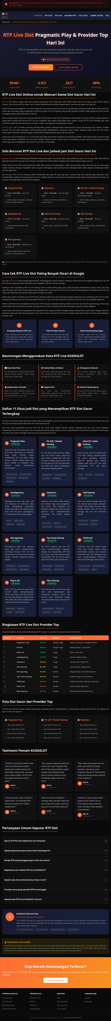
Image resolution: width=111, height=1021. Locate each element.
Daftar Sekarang (41, 67)
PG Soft (32, 1001)
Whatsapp (88, 1001)
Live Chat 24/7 (62, 1005)
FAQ (107, 15)
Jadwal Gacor (96, 15)
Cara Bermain (7, 1001)
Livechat (88, 998)
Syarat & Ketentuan (9, 1009)
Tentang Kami (7, 998)
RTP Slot (48, 15)
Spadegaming (35, 1009)
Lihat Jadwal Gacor (68, 67)
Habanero (33, 1005)
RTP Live (58, 15)
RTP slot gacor (7, 127)
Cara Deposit (61, 1009)
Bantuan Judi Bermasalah (73, 1018)
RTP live (5, 102)
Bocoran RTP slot (8, 158)
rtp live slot (13, 281)
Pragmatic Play (35, 998)
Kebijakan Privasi (8, 1005)
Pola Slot (83, 15)
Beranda (38, 15)
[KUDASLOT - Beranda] (5, 15)
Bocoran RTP (70, 15)
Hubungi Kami (62, 1001)
